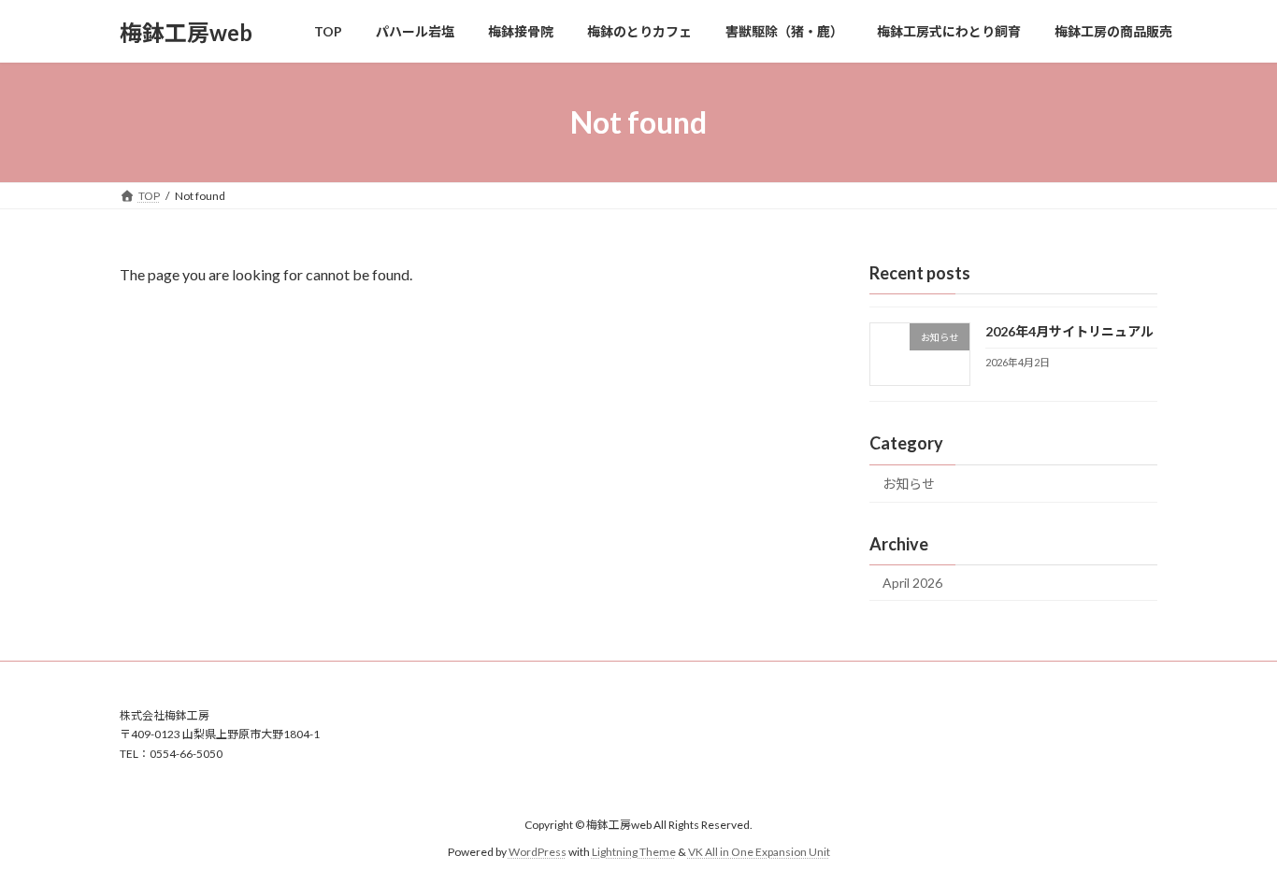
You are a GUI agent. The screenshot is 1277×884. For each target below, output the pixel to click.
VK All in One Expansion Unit (759, 852)
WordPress (538, 852)
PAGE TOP (1229, 840)
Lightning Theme (634, 852)
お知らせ (908, 484)
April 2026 (912, 583)
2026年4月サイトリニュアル (1069, 331)
